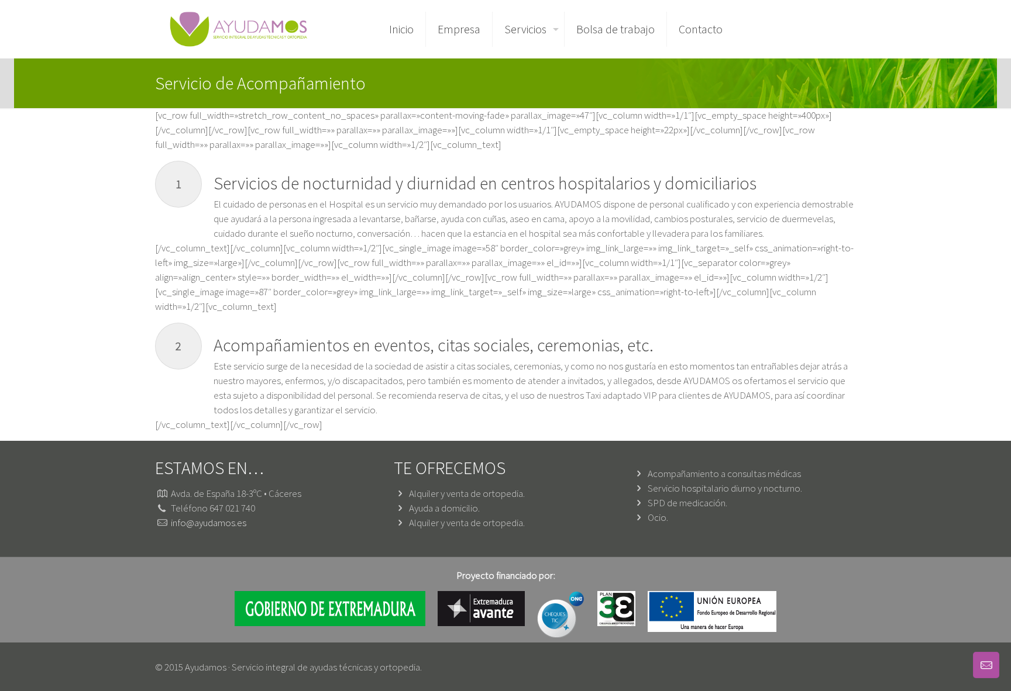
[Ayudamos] (238, 29)
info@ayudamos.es (208, 522)
